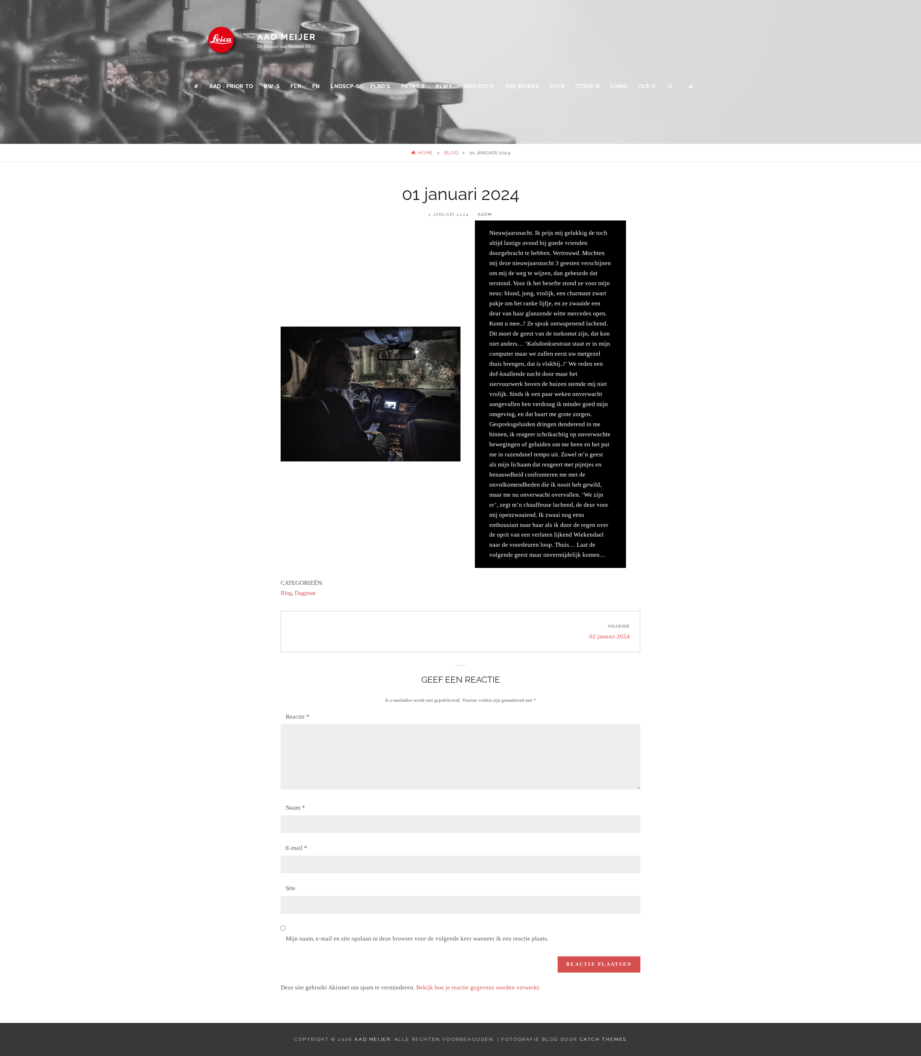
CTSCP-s (587, 86)
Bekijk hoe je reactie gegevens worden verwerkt (477, 987)
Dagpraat (305, 593)
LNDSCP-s (345, 86)
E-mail (296, 848)
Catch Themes (603, 1039)
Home (425, 152)
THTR (556, 86)
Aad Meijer (286, 37)
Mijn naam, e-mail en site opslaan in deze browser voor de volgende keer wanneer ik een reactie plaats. (417, 938)
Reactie (297, 716)
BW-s (272, 86)
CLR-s (646, 86)
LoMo (619, 86)
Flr (295, 86)
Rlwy (444, 86)
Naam (295, 807)
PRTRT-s (413, 86)
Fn (316, 86)
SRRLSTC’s (478, 86)
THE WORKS (522, 86)
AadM (485, 214)
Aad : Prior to (231, 86)
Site (290, 888)
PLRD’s (380, 86)
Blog (451, 152)
